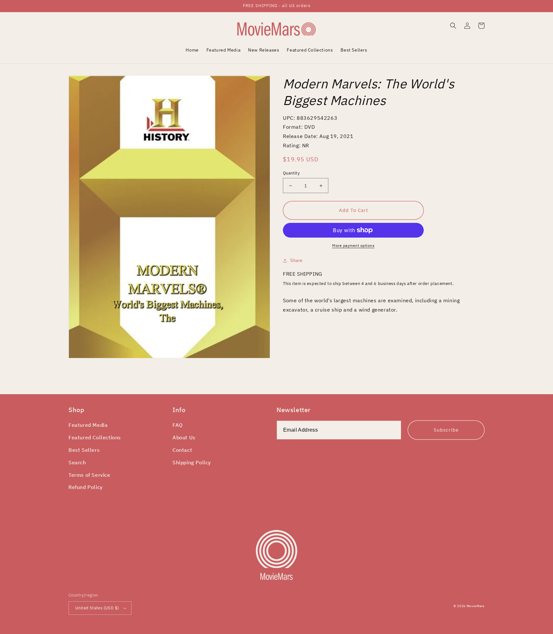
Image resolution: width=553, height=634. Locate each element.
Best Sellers (84, 450)
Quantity (291, 173)
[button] (453, 26)
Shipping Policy (191, 462)
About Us (184, 437)
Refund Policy (85, 487)
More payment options (353, 245)
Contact (182, 450)
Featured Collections (94, 437)
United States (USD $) (97, 608)
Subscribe (446, 430)
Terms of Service (89, 475)
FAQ (177, 425)
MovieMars (476, 606)
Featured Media (88, 425)
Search (77, 462)
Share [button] (296, 260)
